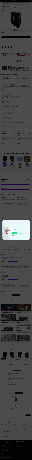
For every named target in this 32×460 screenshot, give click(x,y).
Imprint (23, 237)
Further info (13, 235)
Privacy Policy (27, 237)
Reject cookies (21, 232)
